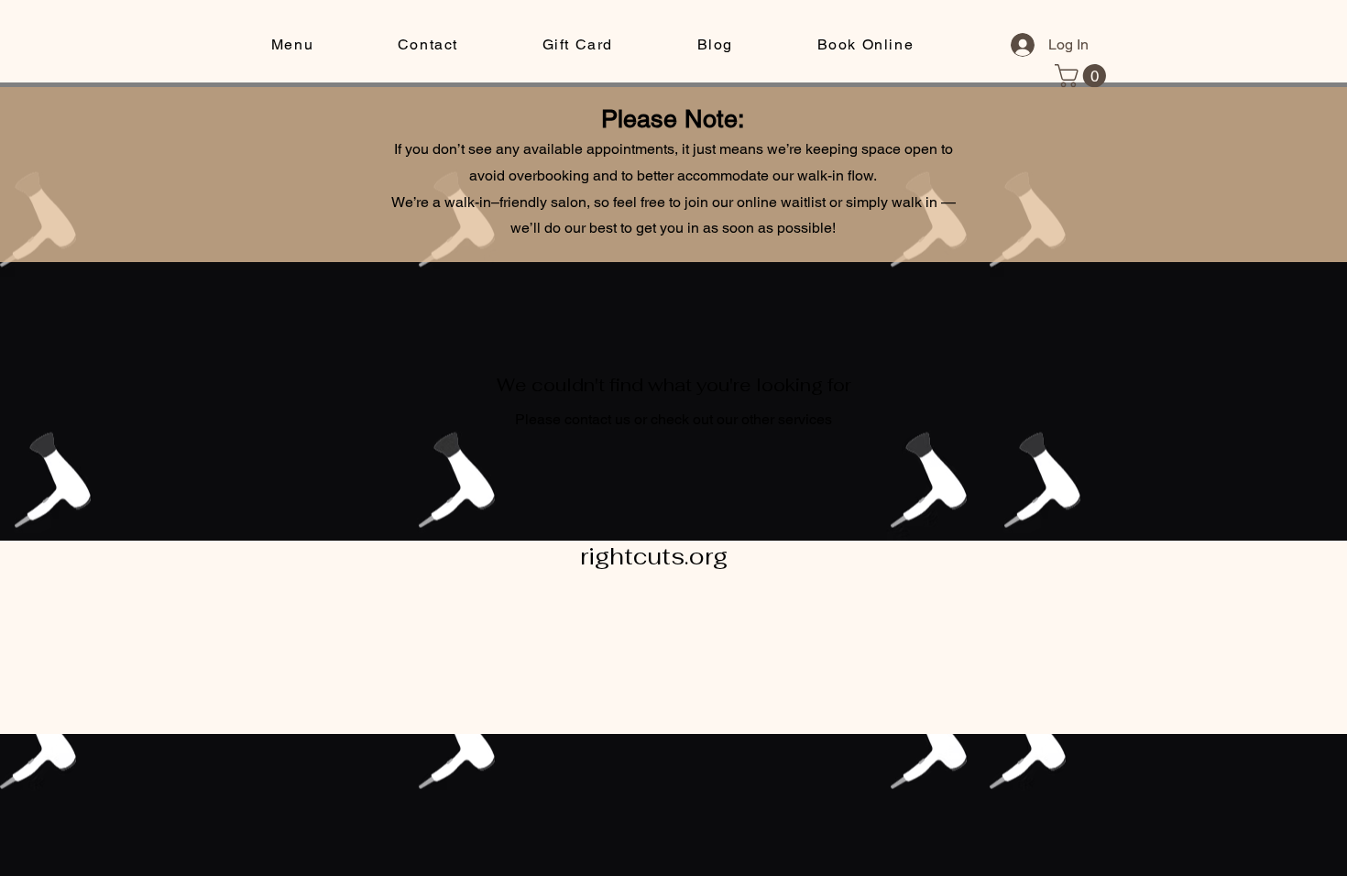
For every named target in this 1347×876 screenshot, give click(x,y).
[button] (292, 45)
